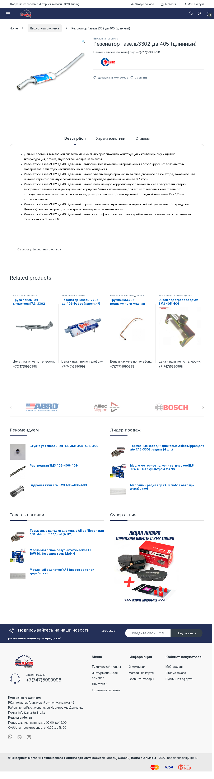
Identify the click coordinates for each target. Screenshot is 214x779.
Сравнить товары (141, 679)
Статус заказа (144, 4)
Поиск (191, 13)
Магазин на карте (141, 673)
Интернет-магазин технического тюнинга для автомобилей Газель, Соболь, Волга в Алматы (83, 758)
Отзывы (142, 139)
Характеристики (110, 139)
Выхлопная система (44, 28)
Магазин (171, 4)
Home (14, 28)
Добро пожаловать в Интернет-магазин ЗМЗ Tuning (44, 4)
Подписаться (186, 633)
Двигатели (99, 684)
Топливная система (106, 690)
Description (74, 139)
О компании (137, 666)
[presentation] (203, 407)
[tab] (74, 140)
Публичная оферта (179, 679)
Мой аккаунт (196, 4)
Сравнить (141, 77)
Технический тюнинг (106, 666)
